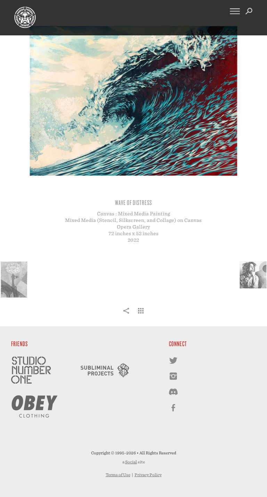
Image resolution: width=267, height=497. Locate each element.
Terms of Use (118, 474)
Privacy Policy (148, 474)
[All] (141, 314)
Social (131, 462)
